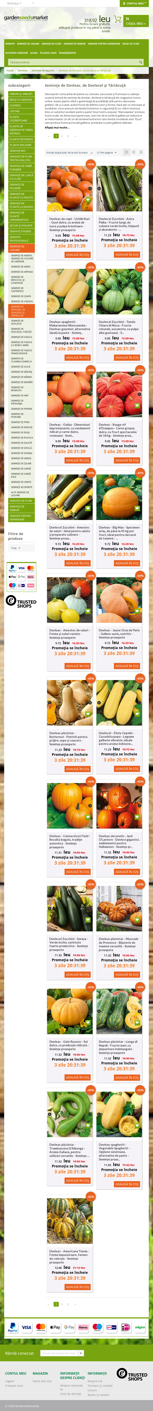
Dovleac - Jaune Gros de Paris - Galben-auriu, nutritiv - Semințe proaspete (119, 633)
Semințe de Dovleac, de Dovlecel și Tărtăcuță (18, 311)
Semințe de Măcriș (21, 371)
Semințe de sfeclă (21, 447)
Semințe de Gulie (20, 366)
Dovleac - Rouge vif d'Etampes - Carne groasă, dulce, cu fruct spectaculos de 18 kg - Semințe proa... (118, 430)
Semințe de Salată (21, 442)
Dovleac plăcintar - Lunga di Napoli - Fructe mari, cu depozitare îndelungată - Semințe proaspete (118, 1047)
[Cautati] (141, 62)
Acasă (10, 70)
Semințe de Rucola (22, 437)
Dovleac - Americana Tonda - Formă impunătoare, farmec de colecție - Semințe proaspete (69, 1256)
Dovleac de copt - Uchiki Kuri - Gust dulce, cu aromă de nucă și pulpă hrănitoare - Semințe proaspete (69, 224)
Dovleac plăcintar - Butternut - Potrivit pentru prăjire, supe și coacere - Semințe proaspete (68, 738)
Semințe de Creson (22, 301)
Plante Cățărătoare (18, 118)
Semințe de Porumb (17, 415)
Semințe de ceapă (21, 296)
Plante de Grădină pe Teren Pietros (21, 129)
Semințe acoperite (21, 487)
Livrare (92, 1390)
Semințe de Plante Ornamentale (19, 216)
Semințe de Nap (19, 395)
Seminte (10, 43)
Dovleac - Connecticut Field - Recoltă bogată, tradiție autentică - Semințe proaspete (69, 841)
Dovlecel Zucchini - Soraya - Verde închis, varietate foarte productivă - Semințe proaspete (68, 944)
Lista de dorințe (70, 1394)
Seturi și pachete (21, 225)
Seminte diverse (20, 231)
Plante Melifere (20, 145)
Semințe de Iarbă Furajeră (21, 167)
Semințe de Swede (21, 458)
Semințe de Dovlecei (17, 322)
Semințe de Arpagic (22, 271)
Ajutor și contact (98, 1395)
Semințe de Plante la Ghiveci (21, 205)
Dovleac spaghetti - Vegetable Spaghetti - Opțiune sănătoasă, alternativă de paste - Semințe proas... (114, 1152)
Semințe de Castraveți (17, 290)
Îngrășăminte (67, 52)
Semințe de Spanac (21, 453)
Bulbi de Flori (131, 43)
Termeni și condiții (100, 1386)
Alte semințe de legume (20, 494)
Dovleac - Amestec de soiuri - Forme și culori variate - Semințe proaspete (69, 633)
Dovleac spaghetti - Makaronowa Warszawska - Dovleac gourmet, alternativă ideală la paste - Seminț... (69, 327)
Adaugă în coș (77, 255)
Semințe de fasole (21, 336)
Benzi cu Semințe (21, 99)
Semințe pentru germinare (104, 43)
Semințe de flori (51, 43)
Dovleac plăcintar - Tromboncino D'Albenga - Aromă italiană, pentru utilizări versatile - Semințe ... (69, 1150)
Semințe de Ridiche (21, 427)
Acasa (34, 52)
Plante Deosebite (21, 139)
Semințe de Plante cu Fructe (21, 195)
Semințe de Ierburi (75, 43)
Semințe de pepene (21, 408)
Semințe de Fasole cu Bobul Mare (21, 344)
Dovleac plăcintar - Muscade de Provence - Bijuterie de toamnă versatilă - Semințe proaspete (118, 944)
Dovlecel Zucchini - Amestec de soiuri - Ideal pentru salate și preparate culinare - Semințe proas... (69, 533)
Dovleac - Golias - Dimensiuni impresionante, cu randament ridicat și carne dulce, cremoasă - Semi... (69, 430)
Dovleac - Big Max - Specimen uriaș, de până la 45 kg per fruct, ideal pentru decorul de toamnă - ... (119, 533)
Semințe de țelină (21, 463)
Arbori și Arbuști (21, 94)
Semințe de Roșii (20, 432)
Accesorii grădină (16, 52)
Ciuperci (15, 105)
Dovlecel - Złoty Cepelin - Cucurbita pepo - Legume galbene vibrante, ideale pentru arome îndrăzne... (116, 738)
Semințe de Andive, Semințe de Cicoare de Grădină (22, 258)
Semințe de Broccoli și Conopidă (18, 279)
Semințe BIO (18, 151)
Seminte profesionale (19, 238)
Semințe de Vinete (21, 481)
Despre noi (95, 1381)
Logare (9, 1381)
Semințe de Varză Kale (21, 475)
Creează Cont (14, 1386)
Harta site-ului (42, 1381)
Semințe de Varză (21, 468)
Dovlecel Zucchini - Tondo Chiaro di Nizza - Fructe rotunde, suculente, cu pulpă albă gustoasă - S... (119, 327)
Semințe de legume (28, 43)
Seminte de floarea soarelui (21, 360)
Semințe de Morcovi (17, 389)
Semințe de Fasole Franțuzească (21, 352)
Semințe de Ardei (20, 266)
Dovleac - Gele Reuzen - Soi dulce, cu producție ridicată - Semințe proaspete (69, 1045)
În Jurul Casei (48, 52)
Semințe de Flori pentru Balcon (21, 158)
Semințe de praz (20, 422)
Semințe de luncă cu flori (21, 177)
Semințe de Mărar (21, 376)
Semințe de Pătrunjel (17, 402)
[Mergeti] (80, 1353)
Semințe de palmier (17, 186)
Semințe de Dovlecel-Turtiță (21, 330)
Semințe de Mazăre (22, 382)
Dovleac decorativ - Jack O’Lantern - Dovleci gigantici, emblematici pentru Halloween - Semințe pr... (119, 841)
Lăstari (15, 111)
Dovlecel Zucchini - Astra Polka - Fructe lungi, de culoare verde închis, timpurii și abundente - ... (119, 224)
